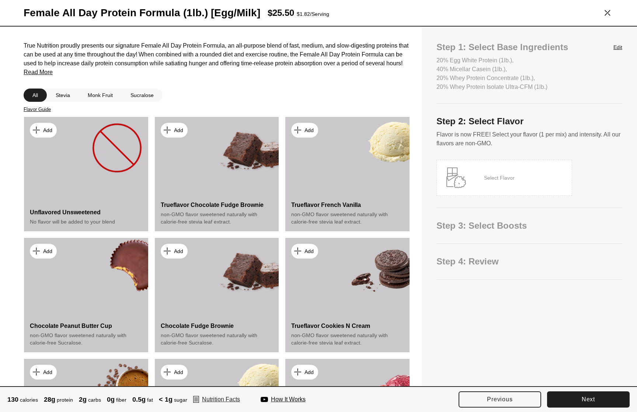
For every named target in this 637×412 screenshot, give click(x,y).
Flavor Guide (37, 109)
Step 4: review (467, 261)
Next (588, 399)
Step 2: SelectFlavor (479, 121)
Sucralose (142, 95)
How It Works (288, 399)
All (35, 95)
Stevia (63, 95)
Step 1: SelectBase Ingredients (529, 47)
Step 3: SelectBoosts (481, 226)
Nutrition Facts (221, 399)
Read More (38, 72)
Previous (499, 399)
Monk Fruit (100, 95)
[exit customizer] (607, 13)
